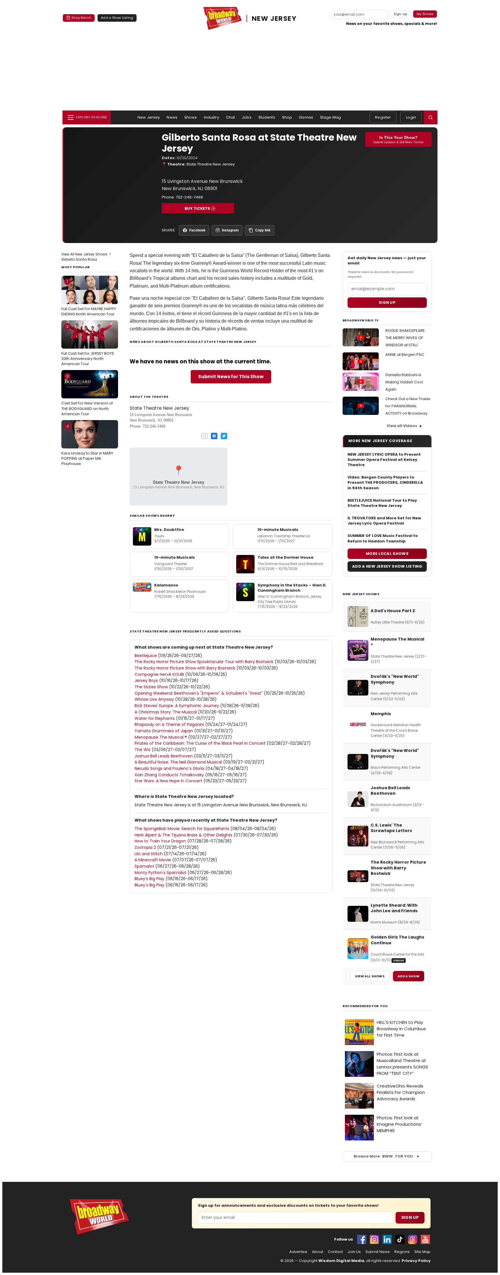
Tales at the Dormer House (285, 557)
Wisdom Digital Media (341, 1260)
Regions (402, 1251)
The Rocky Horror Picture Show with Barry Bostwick (185, 668)
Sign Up (410, 1217)
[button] (431, 117)
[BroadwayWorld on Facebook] (361, 1239)
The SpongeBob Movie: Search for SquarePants (182, 828)
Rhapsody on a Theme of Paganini (169, 724)
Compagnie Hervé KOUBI (159, 674)
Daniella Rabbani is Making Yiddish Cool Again (404, 382)
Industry (211, 117)
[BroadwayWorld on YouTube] (425, 1239)
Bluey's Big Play (149, 885)
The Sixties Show (151, 687)
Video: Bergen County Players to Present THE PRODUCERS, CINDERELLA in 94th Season (385, 482)
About (317, 1251)
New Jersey (148, 117)
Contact (335, 1251)
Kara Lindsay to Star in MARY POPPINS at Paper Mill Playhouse (87, 445)
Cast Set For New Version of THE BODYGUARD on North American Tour (87, 395)
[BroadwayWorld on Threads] (412, 1239)
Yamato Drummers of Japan (164, 731)
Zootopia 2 (145, 847)
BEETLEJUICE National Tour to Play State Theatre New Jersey (382, 503)
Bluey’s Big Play (149, 879)
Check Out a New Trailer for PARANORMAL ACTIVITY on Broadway (408, 406)
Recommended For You (365, 1006)
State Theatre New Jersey (210, 164)
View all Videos (402, 425)
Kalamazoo (166, 585)
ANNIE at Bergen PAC (404, 354)
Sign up (387, 302)
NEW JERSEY (274, 18)
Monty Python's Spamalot (160, 872)
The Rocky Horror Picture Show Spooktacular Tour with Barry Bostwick (204, 662)
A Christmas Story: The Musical (166, 712)
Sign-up (400, 14)
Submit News (377, 1251)
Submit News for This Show (231, 376)
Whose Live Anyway (154, 699)
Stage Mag (330, 117)
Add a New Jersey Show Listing (387, 566)
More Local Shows (387, 553)
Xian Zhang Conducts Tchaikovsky (169, 775)
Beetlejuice (146, 655)
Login (411, 117)
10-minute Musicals (278, 529)
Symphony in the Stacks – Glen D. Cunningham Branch (292, 587)
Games (306, 117)
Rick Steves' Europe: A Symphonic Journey (177, 706)
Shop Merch (81, 17)
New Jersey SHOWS (361, 594)
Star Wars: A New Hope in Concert (168, 781)
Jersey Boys (146, 680)
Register (383, 117)
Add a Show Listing (117, 17)
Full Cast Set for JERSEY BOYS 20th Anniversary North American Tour (87, 345)
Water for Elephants (155, 718)
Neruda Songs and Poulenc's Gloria (169, 768)
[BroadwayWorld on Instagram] (374, 1239)
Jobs (246, 117)
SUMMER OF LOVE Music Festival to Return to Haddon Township (383, 538)
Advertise (298, 1251)
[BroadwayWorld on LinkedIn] (387, 1239)
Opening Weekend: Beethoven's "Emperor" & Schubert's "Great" (199, 693)
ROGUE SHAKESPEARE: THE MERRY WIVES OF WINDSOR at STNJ (405, 338)
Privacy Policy (416, 1260)
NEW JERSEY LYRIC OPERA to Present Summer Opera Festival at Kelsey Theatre (384, 460)
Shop (287, 117)
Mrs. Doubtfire (169, 529)
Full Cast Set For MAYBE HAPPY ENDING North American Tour (88, 298)
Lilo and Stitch (149, 854)
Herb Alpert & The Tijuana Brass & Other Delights (183, 835)
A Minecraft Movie (153, 860)
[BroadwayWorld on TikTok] (400, 1239)
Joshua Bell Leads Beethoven (164, 756)
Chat (230, 117)
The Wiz (142, 750)
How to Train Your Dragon (160, 841)
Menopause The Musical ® (161, 737)
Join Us (354, 1251)
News (172, 117)
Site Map (422, 1251)
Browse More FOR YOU (383, 1156)
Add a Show (409, 976)
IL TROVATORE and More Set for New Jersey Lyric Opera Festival (384, 521)
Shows (190, 117)
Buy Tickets (197, 208)
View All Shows (370, 976)
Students (266, 117)
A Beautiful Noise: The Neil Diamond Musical (178, 762)
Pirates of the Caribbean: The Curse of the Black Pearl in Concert (200, 743)
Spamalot (144, 866)
